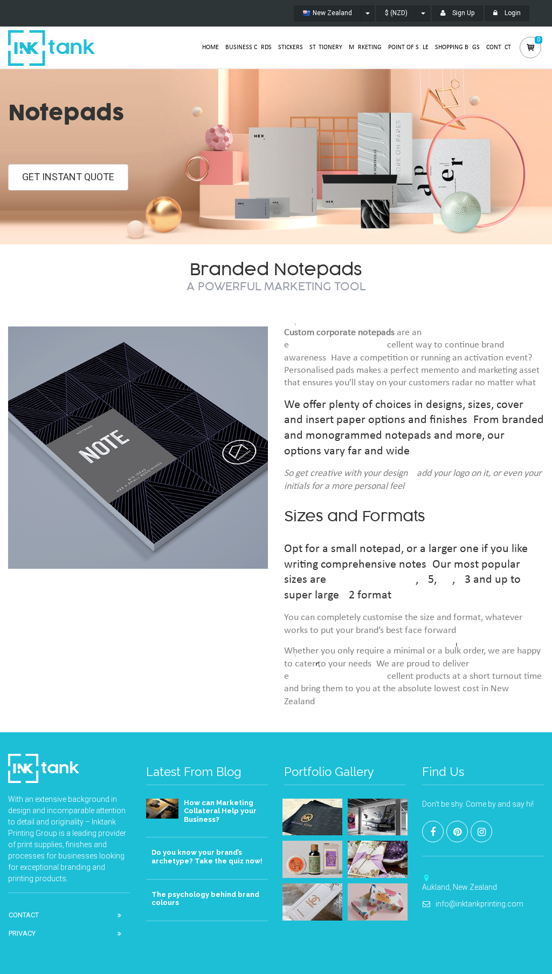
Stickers (290, 47)
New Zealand (331, 13)
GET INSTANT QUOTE (68, 176)
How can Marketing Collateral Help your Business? (220, 811)
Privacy (22, 933)
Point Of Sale (408, 47)
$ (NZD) (396, 13)
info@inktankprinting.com (479, 904)
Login (512, 13)
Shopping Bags (457, 47)
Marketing (365, 47)
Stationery (325, 47)
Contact (498, 47)
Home (210, 47)
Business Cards (248, 47)
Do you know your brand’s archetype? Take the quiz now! (207, 856)
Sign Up (462, 13)
